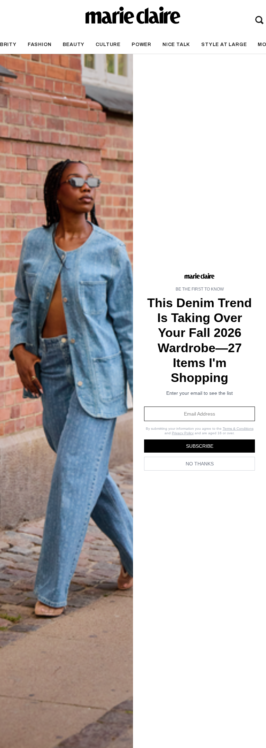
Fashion (40, 44)
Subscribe (199, 446)
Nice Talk (176, 44)
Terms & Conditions (238, 428)
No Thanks (200, 463)
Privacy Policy (183, 433)
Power (141, 44)
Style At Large (224, 44)
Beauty (74, 44)
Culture (108, 44)
